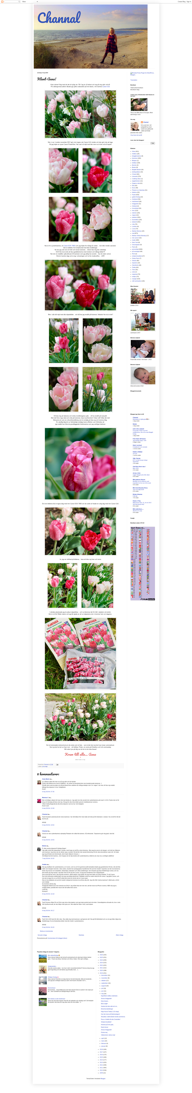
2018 (101, 1049)
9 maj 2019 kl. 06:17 (48, 910)
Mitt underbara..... (138, 509)
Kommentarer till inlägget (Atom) (57, 938)
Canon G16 (106, 86)
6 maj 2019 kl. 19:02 (48, 825)
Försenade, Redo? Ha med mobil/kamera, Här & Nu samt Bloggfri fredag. (143, 432)
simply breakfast (137, 256)
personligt (44, 766)
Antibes (134, 154)
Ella (133, 185)
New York (135, 242)
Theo (133, 269)
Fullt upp (135, 496)
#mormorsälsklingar (107, 1009)
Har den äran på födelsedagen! (110, 1014)
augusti (103, 986)
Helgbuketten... (52, 966)
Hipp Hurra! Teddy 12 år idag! (110, 1011)
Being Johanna (137, 494)
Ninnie (44, 846)
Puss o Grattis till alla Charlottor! (110, 1019)
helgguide (135, 204)
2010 (101, 1070)
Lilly (133, 224)
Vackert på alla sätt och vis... (109, 1006)
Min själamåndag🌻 (54, 955)
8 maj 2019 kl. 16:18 (48, 894)
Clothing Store (136, 179)
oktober (103, 980)
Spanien (134, 263)
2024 (101, 960)
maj (102, 993)
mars (103, 1041)
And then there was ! (139, 466)
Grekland (135, 199)
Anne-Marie (45, 779)
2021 (101, 968)
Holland (134, 206)
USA (133, 272)
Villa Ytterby (136, 458)
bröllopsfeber (136, 172)
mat (133, 233)
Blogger (103, 1078)
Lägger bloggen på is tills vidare (141, 475)
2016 (101, 1054)
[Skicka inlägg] (57, 764)
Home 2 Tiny (137, 501)
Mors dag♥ (104, 1003)
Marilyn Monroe (137, 231)
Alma (133, 151)
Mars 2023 (136, 468)
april (102, 1038)
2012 (101, 1065)
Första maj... (104, 1032)
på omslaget (136, 251)
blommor (134, 158)
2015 (101, 1057)
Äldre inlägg (119, 935)
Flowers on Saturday (138, 190)
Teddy (134, 267)
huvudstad (135, 208)
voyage (134, 279)
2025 (101, 957)
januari (103, 1046)
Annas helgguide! (106, 998)
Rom (133, 254)
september (104, 983)
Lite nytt (135, 453)
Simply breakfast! (106, 1022)
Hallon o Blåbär (137, 452)
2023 (101, 962)
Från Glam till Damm (139, 439)
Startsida (81, 935)
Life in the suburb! (138, 429)
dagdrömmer (136, 181)
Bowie (134, 167)
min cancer (135, 238)
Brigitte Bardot (136, 169)
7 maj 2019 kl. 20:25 (48, 858)
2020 (101, 970)
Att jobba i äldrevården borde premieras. (113, 1017)
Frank (134, 194)
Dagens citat (136, 183)
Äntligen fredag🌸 (53, 977)
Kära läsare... (105, 1001)
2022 (101, 965)
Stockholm (135, 265)
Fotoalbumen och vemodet (140, 447)
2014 (101, 1060)
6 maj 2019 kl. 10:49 (48, 808)
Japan (134, 215)
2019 (101, 973)
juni (102, 991)
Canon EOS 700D (69, 246)
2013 (101, 1062)
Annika (44, 864)
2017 (101, 1052)
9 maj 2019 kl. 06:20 (48, 927)
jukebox (134, 217)
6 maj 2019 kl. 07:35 (48, 791)
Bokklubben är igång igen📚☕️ (141, 419)
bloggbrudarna (136, 156)
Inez (133, 210)
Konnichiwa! (51, 988)
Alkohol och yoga (137, 510)
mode (134, 240)
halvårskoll (135, 201)
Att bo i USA (136, 473)
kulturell (134, 222)
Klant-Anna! (104, 1027)
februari (103, 1043)
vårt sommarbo (136, 281)
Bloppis (134, 160)
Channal (58, 17)
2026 (101, 955)
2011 (101, 1067)
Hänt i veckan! (137, 445)
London (134, 226)
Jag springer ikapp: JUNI (139, 440)
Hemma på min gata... (107, 1024)
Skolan (134, 260)
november (104, 978)
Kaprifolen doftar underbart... (109, 996)
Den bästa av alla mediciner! (56, 999)
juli (102, 988)
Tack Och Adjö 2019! (138, 489)
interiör (134, 213)
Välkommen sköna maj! (108, 1035)
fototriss (134, 192)
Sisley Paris (135, 258)
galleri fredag (136, 197)
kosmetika (135, 219)
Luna (133, 229)
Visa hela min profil (136, 135)
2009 (101, 1073)
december (104, 975)
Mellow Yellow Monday (139, 235)
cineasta (134, 176)
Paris (133, 247)
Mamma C (45, 797)
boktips (134, 163)
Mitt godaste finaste (139, 479)
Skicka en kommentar (46, 931)
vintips (134, 276)
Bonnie (134, 165)
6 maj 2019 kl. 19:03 (48, 840)
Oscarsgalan (136, 244)
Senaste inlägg (42, 935)
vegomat (134, 274)
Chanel (134, 174)
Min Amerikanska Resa (140, 488)
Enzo (133, 188)
